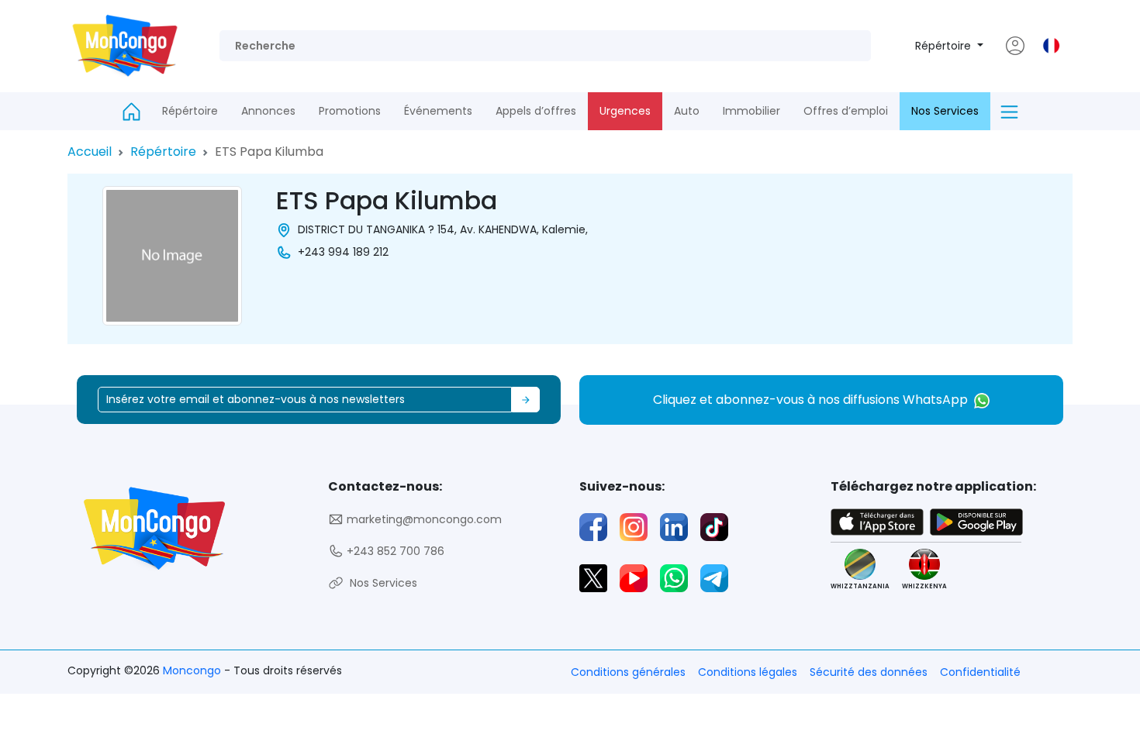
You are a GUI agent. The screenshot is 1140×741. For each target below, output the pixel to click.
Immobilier (751, 111)
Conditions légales (747, 672)
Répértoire (944, 45)
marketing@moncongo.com (423, 519)
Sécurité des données (869, 672)
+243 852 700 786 (394, 551)
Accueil (89, 151)
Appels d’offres (536, 111)
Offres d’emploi (845, 111)
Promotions (350, 111)
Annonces (268, 111)
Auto (687, 111)
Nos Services (945, 111)
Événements (438, 111)
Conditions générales (628, 672)
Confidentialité (980, 672)
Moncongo (193, 670)
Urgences (625, 111)
